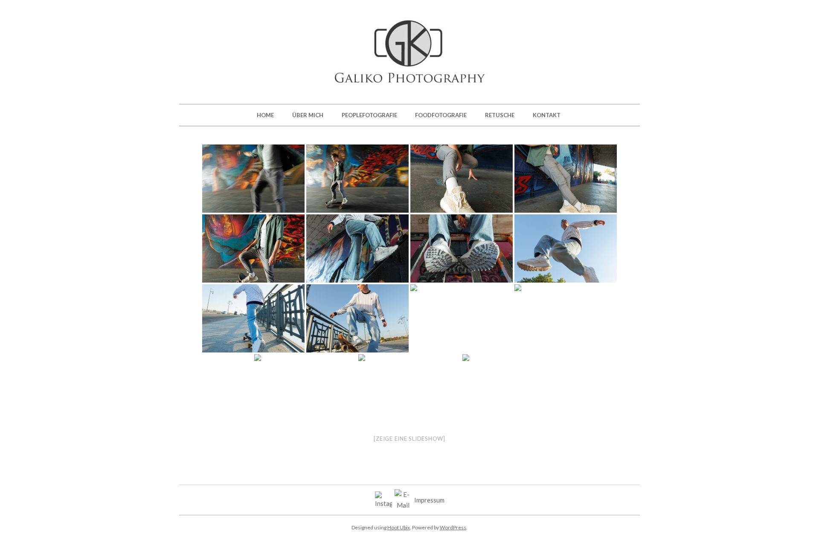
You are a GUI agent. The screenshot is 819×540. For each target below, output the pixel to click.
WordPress (453, 527)
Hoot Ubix (398, 527)
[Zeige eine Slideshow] (409, 438)
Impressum (429, 500)
